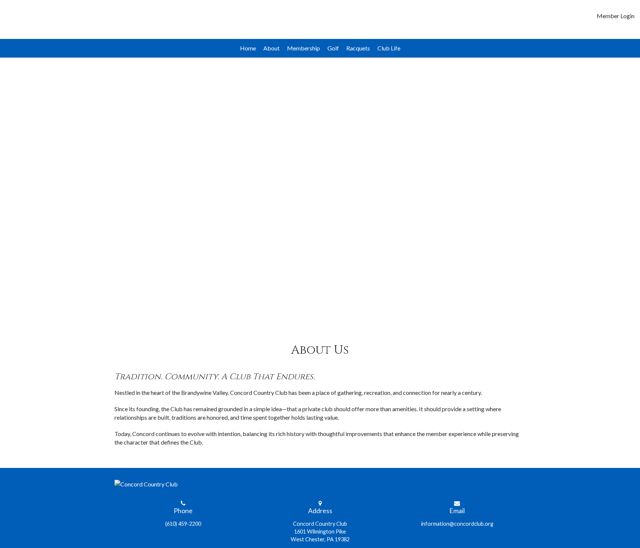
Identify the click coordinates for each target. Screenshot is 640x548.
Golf (333, 48)
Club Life (388, 48)
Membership (303, 48)
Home (248, 48)
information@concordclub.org (457, 524)
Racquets (358, 48)
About (271, 48)
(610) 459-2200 (183, 524)
